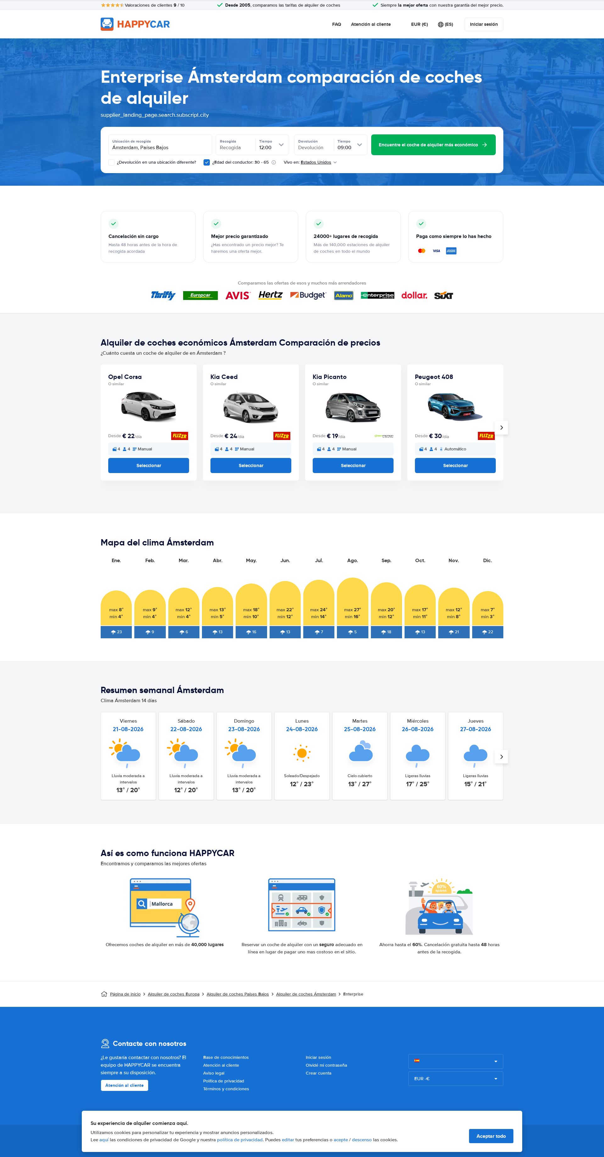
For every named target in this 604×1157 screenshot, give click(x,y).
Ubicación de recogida (131, 141)
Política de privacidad (223, 1081)
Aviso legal (213, 1073)
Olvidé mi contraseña (326, 1065)
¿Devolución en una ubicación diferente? (156, 162)
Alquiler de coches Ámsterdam (306, 994)
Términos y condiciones (226, 1089)
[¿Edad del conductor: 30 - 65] (207, 162)
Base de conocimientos (226, 1057)
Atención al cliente (371, 24)
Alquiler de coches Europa (173, 994)
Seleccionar (149, 465)
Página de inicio (125, 994)
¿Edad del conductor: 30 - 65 (240, 162)
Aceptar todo (491, 1136)
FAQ (336, 24)
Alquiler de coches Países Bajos (238, 994)
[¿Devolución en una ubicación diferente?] (111, 162)
